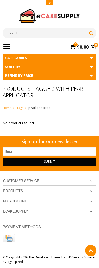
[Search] (91, 33)
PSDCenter (73, 257)
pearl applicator (40, 108)
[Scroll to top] (90, 250)
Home (7, 108)
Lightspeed (15, 262)
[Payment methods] (9, 238)
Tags (19, 108)
